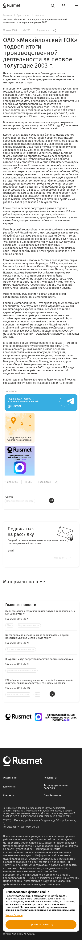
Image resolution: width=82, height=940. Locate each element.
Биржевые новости (28, 625)
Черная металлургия (18, 694)
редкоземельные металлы (21, 670)
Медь (10, 625)
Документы (9, 786)
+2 (52, 693)
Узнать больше (14, 915)
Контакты (8, 795)
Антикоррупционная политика (56, 786)
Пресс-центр (24, 15)
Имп (37, 694)
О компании (10, 777)
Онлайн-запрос (53, 795)
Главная (8, 15)
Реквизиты (50, 777)
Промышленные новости (19, 501)
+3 (51, 500)
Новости (39, 15)
